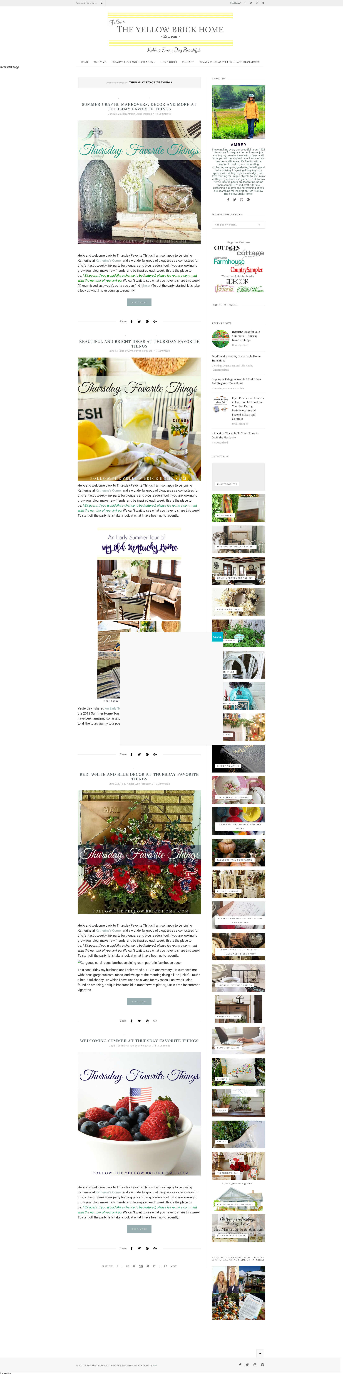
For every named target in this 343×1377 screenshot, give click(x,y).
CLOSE (217, 636)
